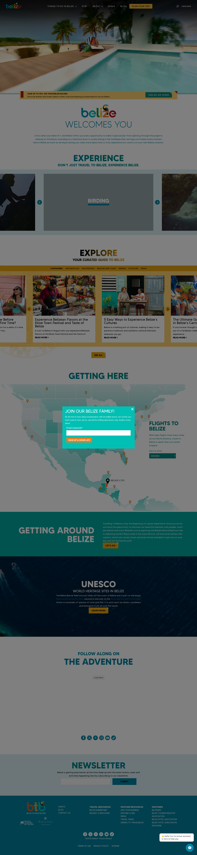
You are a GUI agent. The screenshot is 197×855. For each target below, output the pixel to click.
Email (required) (74, 428)
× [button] (132, 409)
